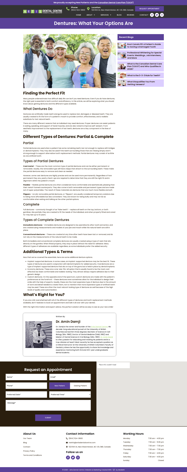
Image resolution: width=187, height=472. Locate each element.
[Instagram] (162, 15)
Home (78, 15)
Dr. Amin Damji (106, 337)
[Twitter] (157, 15)
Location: (96, 7)
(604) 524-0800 (78, 10)
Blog (119, 15)
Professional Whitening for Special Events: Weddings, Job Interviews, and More (144, 55)
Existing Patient (80, 385)
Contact (144, 15)
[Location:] (88, 8)
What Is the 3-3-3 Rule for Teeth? (143, 75)
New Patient (60, 385)
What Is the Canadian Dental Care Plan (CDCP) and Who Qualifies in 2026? (144, 66)
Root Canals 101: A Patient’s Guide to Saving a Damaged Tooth (144, 45)
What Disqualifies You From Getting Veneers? (141, 83)
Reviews (130, 15)
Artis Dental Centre (99, 326)
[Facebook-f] (152, 15)
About (89, 15)
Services (105, 15)
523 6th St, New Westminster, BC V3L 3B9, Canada (112, 10)
